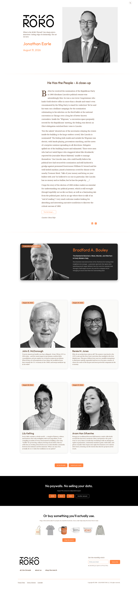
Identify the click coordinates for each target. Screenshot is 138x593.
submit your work (76, 465)
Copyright (40, 582)
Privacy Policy (105, 565)
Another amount (82, 496)
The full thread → (49, 212)
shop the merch (69, 540)
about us (38, 570)
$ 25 (61, 496)
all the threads (61, 465)
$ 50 (52, 496)
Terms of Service (31, 582)
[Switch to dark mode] (130, 2)
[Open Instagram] (96, 224)
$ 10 (70, 496)
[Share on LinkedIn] (92, 223)
